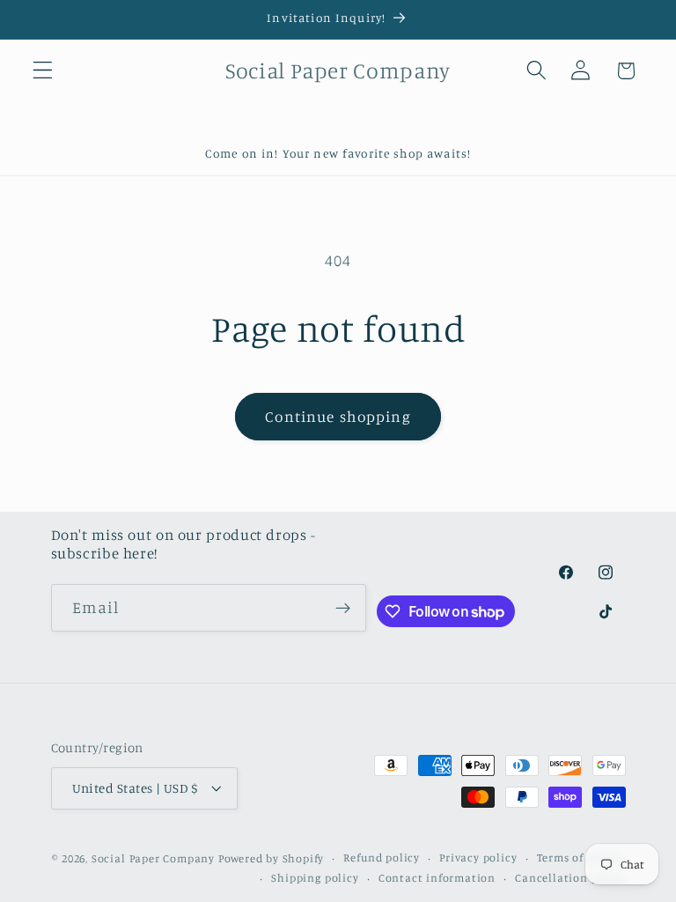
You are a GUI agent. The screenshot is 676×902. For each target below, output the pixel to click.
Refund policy (381, 857)
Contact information (437, 877)
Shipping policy (314, 877)
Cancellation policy (570, 877)
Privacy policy (478, 857)
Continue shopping (338, 416)
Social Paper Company (153, 858)
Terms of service (581, 857)
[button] (42, 70)
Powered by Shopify (271, 858)
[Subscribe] (343, 608)
